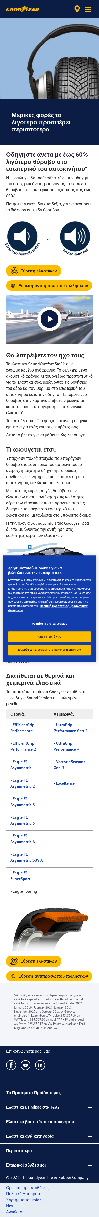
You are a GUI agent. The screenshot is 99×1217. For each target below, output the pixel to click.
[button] (88, 9)
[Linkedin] (40, 1064)
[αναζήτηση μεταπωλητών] (77, 9)
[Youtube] (26, 1064)
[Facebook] (11, 1064)
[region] (50, 608)
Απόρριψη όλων (49, 636)
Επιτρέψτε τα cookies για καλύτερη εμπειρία (49, 649)
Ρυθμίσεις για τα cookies (49, 623)
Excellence (65, 783)
